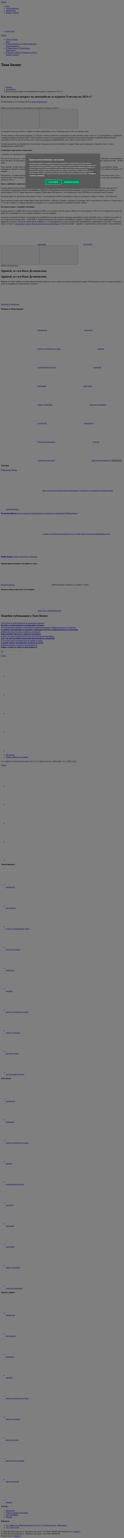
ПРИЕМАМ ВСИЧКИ (71, 182)
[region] (63, 171)
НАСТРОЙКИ (53, 182)
